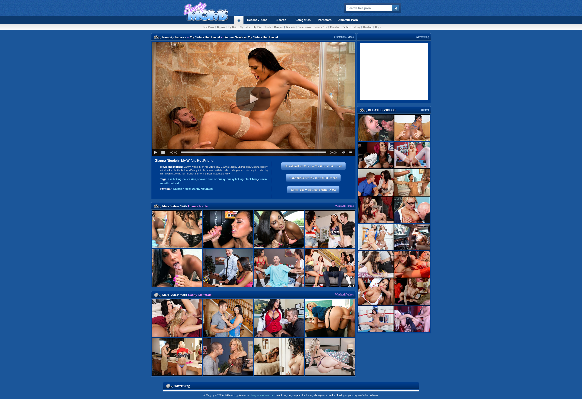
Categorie (303, 20)
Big (221, 27)
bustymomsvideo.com (262, 395)
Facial (345, 27)
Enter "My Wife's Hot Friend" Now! (313, 189)
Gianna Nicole (182, 188)
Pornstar (324, 20)
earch (281, 20)
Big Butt (232, 27)
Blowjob (278, 27)
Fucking (355, 27)
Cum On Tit (320, 27)
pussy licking (235, 179)
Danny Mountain (202, 188)
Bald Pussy (208, 27)
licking (174, 179)
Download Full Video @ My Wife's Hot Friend (313, 166)
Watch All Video (344, 205)
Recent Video (257, 20)
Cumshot (334, 27)
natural (174, 183)
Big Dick (244, 27)
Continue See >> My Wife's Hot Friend (313, 177)
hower (202, 179)
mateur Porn (348, 20)
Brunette (290, 27)
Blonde (267, 27)
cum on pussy (217, 179)
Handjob (367, 27)
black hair (251, 179)
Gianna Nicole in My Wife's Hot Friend (184, 160)
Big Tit (257, 27)
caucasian (189, 179)
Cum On (304, 27)
